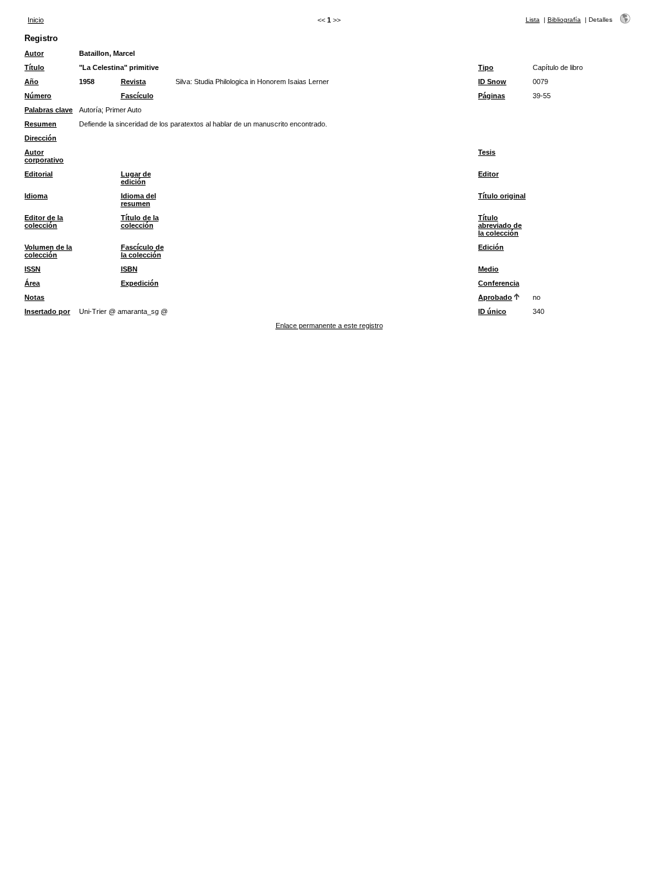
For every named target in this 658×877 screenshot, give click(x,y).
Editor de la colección (43, 221)
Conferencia (498, 283)
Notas (34, 297)
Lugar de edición (136, 178)
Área (32, 283)
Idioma (36, 196)
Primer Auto (123, 110)
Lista (533, 19)
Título (34, 67)
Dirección (40, 138)
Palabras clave (48, 110)
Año (31, 81)
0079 (540, 81)
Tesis (486, 152)
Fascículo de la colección (142, 251)
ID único (492, 311)
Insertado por (47, 311)
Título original (502, 196)
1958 (86, 81)
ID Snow (492, 81)
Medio (488, 269)
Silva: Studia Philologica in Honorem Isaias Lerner (252, 81)
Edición (491, 247)
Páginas (491, 96)
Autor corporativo (44, 156)
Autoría (90, 110)
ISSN (32, 269)
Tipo (486, 67)
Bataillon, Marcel (107, 53)
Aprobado (495, 297)
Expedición (140, 283)
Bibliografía (564, 19)
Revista (133, 81)
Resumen (40, 124)
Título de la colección (140, 221)
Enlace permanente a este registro (329, 325)
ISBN (129, 269)
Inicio (36, 20)
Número (37, 96)
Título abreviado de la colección (500, 225)
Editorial (38, 174)
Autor (34, 53)
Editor (488, 174)
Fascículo (137, 96)
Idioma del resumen (138, 199)
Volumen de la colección (48, 251)
